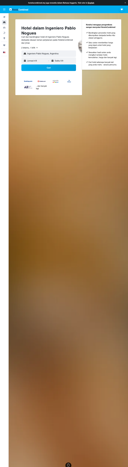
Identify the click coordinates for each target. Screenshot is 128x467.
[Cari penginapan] (4, 22)
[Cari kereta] (4, 27)
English (91, 3)
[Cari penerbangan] (4, 17)
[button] (125, 3)
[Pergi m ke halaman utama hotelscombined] (18, 9)
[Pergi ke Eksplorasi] (4, 38)
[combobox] (29, 47)
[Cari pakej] (4, 32)
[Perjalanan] (4, 45)
